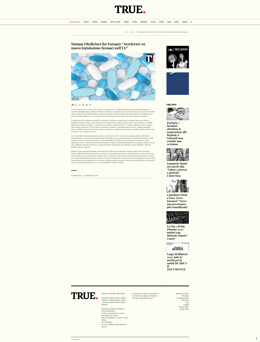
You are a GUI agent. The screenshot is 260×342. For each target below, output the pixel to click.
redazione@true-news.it (115, 313)
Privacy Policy (184, 307)
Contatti (186, 305)
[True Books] (177, 67)
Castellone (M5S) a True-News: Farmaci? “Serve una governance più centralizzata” (177, 201)
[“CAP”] (177, 83)
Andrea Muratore (114, 300)
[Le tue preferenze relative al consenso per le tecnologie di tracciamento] (256, 338)
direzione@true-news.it (110, 315)
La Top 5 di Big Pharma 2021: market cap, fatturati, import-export (177, 232)
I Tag (187, 302)
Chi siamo (185, 296)
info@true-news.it (146, 298)
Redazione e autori (182, 293)
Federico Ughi (114, 302)
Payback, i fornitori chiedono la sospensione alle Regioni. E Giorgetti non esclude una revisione (177, 133)
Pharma (132, 32)
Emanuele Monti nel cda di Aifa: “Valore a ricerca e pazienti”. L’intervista (177, 169)
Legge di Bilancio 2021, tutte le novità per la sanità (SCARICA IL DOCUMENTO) (177, 261)
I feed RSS (185, 300)
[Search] (191, 22)
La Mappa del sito (183, 298)
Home (126, 32)
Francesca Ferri (114, 298)
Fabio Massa (120, 293)
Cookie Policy (184, 309)
